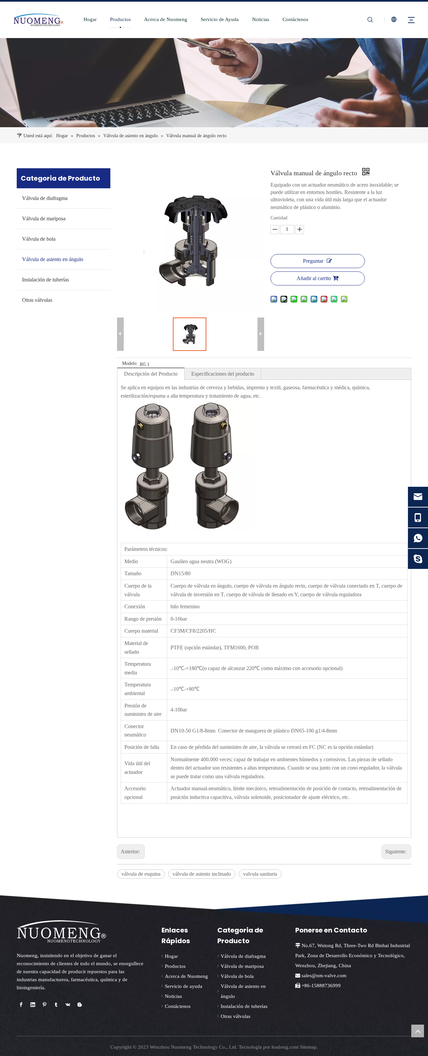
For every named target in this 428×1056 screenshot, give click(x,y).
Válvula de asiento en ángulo (52, 259)
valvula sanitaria (260, 874)
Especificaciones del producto (222, 374)
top (417, 1031)
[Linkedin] (32, 1004)
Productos (120, 19)
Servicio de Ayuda (220, 19)
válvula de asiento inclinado (202, 874)
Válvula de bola (39, 239)
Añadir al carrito (314, 278)
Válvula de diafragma (45, 198)
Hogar (90, 19)
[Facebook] (21, 1004)
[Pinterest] (44, 1004)
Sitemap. (309, 1047)
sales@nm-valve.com (324, 975)
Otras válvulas (37, 300)
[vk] (68, 1004)
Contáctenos (295, 19)
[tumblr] (56, 1004)
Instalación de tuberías (45, 279)
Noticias (260, 19)
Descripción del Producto (151, 374)
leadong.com (285, 1047)
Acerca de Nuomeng (165, 19)
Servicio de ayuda (183, 986)
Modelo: (130, 363)
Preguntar (313, 261)
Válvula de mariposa (44, 218)
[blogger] (79, 1004)
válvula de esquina (140, 874)
